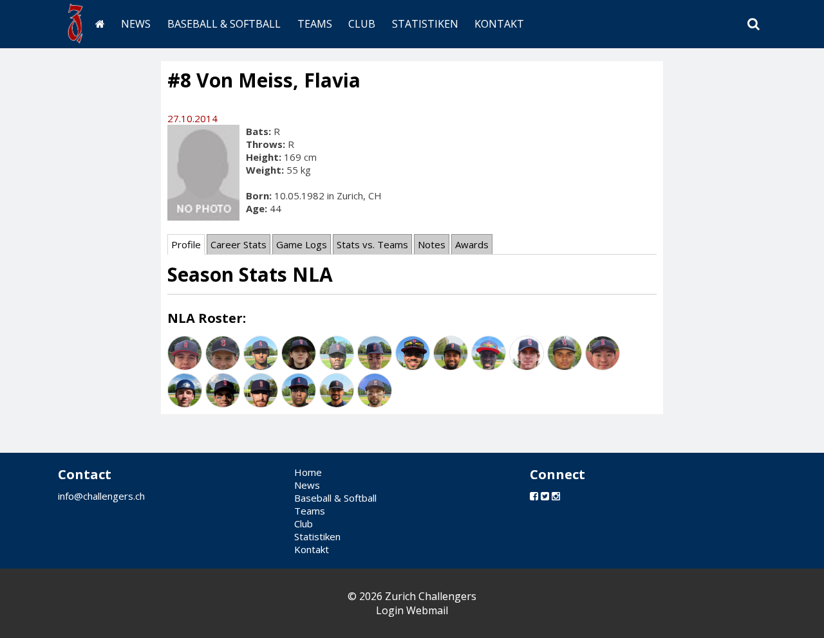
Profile (186, 244)
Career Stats (239, 244)
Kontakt (499, 24)
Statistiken (425, 24)
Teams (314, 24)
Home (308, 472)
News (136, 24)
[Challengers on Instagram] (556, 495)
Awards (472, 244)
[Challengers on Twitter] (545, 495)
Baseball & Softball (224, 24)
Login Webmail (412, 610)
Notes (431, 244)
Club (361, 24)
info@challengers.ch (101, 495)
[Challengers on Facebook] (534, 495)
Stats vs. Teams (372, 244)
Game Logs (301, 244)
